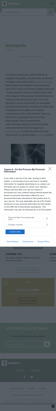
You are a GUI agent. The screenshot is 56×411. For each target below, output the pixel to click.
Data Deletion (12, 241)
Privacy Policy (43, 241)
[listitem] (28, 218)
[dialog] (28, 205)
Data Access (28, 241)
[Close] (50, 169)
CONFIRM (15, 232)
